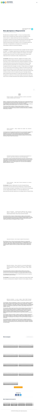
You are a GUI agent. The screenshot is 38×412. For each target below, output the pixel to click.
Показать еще (18, 387)
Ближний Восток (13, 32)
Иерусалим (5, 32)
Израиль (9, 32)
